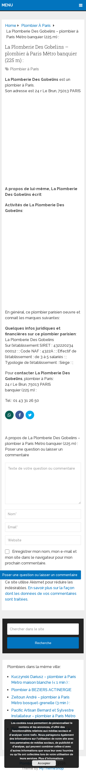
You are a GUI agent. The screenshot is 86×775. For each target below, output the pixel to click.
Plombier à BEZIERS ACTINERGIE (41, 690)
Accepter (44, 763)
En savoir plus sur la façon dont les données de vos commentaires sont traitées (40, 594)
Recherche (43, 643)
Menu (7, 5)
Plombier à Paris (24, 69)
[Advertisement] (43, 141)
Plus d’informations (50, 758)
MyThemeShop (51, 768)
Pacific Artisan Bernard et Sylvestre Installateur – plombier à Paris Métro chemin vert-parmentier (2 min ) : (43, 716)
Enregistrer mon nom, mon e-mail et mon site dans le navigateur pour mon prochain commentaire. (41, 557)
